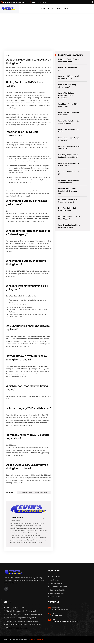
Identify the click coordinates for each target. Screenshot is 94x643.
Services (50, 8)
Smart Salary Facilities (57, 590)
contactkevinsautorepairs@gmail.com (14, 2)
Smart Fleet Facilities (57, 593)
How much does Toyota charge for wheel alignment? (24, 614)
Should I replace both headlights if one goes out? (67, 191)
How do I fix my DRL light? (15, 608)
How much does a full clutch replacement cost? (34, 492)
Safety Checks (55, 597)
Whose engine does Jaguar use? (17, 628)
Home (43, 8)
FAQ (65, 8)
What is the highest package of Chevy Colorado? (66, 95)
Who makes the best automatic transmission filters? (23, 624)
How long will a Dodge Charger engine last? (21, 618)
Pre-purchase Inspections (58, 587)
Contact (58, 8)
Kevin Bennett (16, 517)
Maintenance (54, 580)
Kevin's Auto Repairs (37, 639)
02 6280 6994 (57, 615)
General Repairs (55, 576)
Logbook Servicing (56, 583)
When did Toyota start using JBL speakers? (21, 611)
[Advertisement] (47, 26)
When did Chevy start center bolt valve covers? (22, 621)
